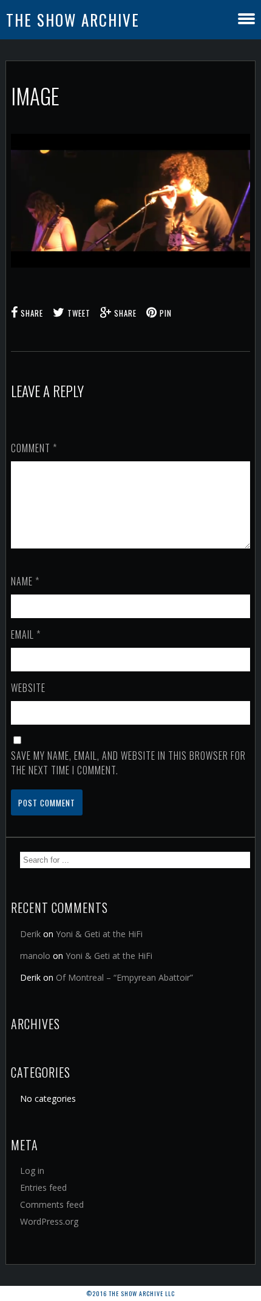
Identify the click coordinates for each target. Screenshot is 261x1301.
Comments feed (52, 1204)
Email (26, 634)
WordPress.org (49, 1221)
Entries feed (43, 1187)
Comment (34, 448)
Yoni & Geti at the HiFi (99, 934)
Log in (32, 1170)
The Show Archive (73, 19)
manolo (35, 955)
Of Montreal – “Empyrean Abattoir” (124, 977)
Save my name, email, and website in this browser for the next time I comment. (128, 762)
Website (28, 687)
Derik (30, 934)
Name (25, 581)
